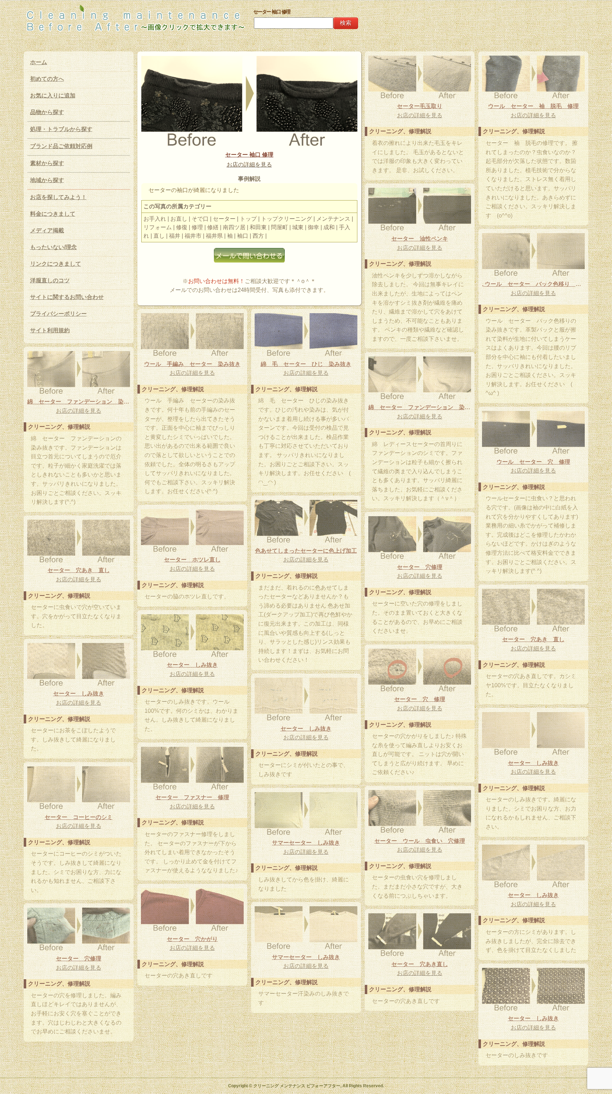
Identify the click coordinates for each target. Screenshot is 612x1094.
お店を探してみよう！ (58, 197)
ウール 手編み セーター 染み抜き (192, 364)
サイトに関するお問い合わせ (67, 297)
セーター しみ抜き (192, 665)
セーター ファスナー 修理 (192, 797)
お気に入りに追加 (52, 95)
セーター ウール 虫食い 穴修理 (419, 841)
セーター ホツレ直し (192, 560)
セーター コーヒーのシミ (79, 817)
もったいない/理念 (53, 247)
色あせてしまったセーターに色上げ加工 (306, 551)
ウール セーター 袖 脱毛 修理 (533, 106)
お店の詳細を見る (249, 165)
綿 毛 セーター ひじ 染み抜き (306, 364)
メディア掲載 (47, 230)
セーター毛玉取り (419, 106)
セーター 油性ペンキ (419, 239)
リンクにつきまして (55, 264)
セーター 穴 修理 (419, 699)
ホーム (38, 62)
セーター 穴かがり (192, 939)
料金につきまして (52, 214)
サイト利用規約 (50, 330)
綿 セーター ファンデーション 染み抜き (78, 402)
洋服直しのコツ (50, 280)
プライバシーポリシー (58, 314)
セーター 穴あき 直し (78, 570)
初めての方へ (47, 79)
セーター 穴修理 (419, 567)
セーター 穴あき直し (419, 964)
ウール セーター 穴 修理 (533, 462)
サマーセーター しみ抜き (306, 843)
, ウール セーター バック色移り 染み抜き (533, 284)
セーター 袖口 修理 (249, 155)
